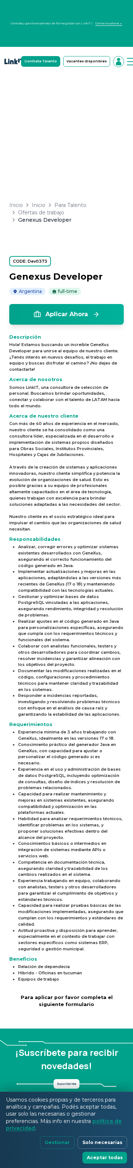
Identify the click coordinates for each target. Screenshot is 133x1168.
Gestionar (57, 1142)
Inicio (16, 205)
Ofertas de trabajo (41, 212)
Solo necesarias (102, 1142)
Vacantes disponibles (86, 61)
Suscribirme (66, 1084)
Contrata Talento (40, 61)
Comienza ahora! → (108, 23)
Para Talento (70, 205)
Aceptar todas (105, 1157)
